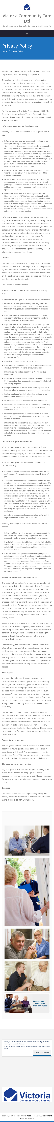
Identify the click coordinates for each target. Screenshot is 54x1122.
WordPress (26, 1115)
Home (4, 51)
